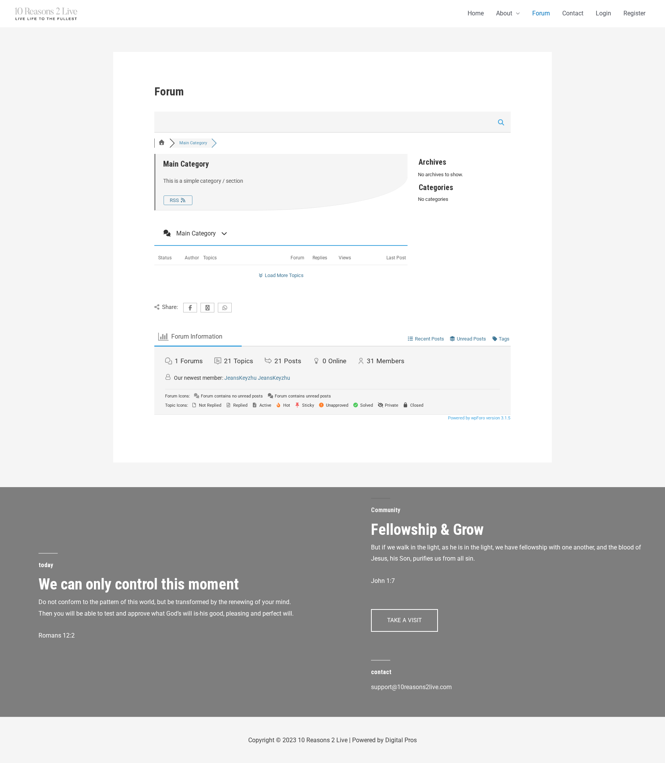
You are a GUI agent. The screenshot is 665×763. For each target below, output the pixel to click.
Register (634, 13)
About (504, 13)
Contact (572, 13)
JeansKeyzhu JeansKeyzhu (257, 378)
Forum (541, 13)
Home (476, 13)
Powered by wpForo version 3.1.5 (478, 418)
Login (603, 13)
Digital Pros (401, 740)
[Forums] (162, 142)
